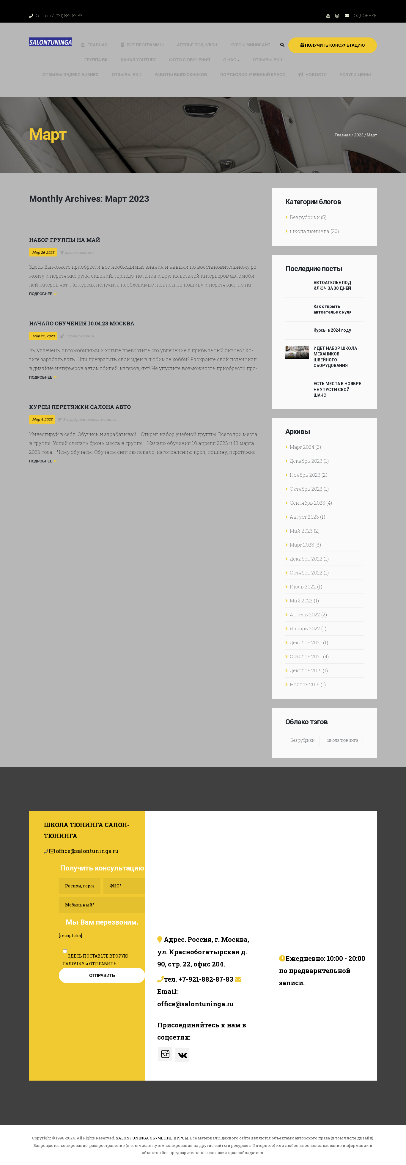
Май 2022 (301, 600)
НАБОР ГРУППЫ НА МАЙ (64, 239)
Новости (316, 74)
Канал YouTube (138, 59)
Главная (97, 44)
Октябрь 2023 (306, 489)
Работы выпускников (181, 74)
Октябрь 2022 (306, 572)
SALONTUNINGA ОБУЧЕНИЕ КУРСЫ (152, 1138)
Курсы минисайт (250, 44)
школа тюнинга (309, 231)
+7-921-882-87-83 (206, 979)
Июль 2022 (303, 586)
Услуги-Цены (355, 74)
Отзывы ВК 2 (126, 74)
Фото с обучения (189, 59)
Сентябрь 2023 (307, 503)
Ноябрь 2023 (305, 475)
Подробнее (40, 294)
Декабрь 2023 (306, 461)
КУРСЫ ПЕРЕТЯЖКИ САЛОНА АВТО (80, 406)
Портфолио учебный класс (252, 74)
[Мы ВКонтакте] (182, 1055)
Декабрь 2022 (306, 558)
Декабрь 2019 (306, 670)
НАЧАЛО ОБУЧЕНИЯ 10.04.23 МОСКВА (81, 323)
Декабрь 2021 (306, 642)
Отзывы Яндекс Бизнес (71, 74)
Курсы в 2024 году (332, 330)
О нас (230, 59)
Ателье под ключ (197, 44)
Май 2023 (301, 531)
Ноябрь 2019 (305, 684)
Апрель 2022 (305, 614)
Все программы (145, 44)
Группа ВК (96, 59)
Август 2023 (304, 517)
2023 (358, 134)
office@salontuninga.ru (87, 850)
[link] (282, 44)
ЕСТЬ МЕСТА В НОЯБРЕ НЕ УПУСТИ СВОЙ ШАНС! (337, 389)
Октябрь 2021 (306, 656)
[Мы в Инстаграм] (165, 1054)
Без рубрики (305, 217)
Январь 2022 (305, 628)
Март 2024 (302, 447)
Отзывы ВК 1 (267, 59)
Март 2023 (302, 544)
